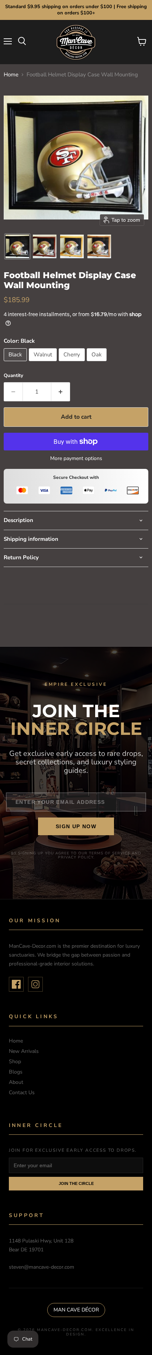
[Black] (16, 363)
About (16, 1082)
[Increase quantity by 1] (60, 391)
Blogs (16, 1071)
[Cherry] (73, 363)
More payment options (76, 459)
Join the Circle (76, 1183)
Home (11, 75)
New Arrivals (24, 1051)
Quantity (13, 375)
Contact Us (22, 1092)
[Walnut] (44, 363)
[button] (17, 246)
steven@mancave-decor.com (41, 1267)
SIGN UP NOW (76, 826)
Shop (15, 1061)
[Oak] (97, 363)
